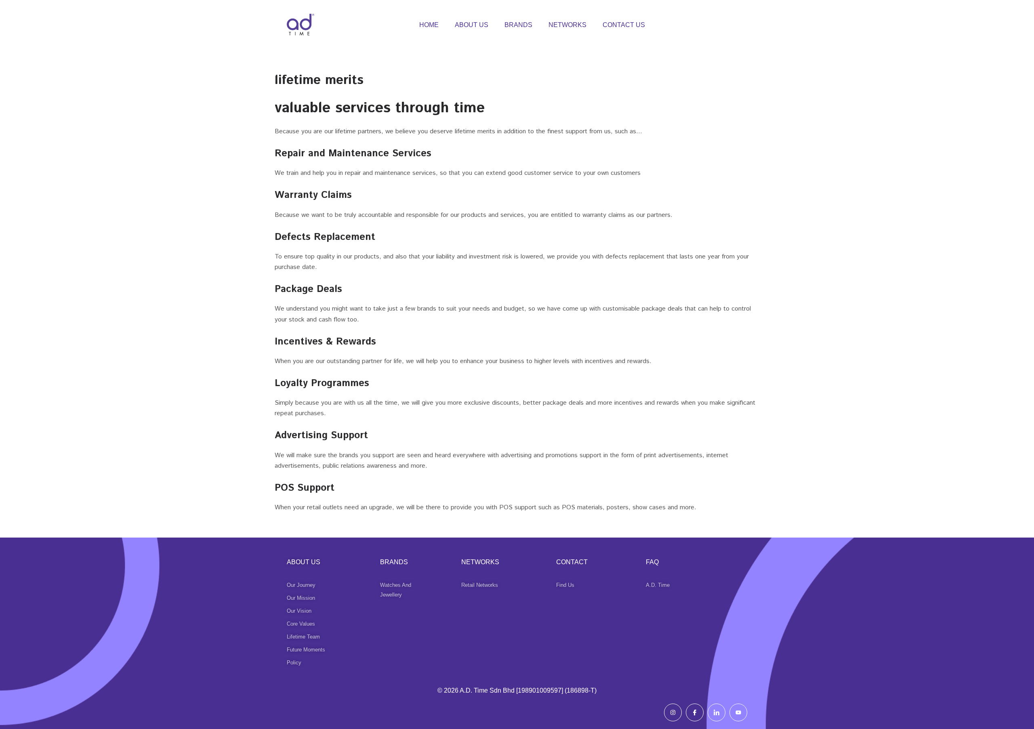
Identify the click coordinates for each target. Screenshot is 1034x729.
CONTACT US (624, 24)
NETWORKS (567, 24)
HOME (429, 24)
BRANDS (518, 24)
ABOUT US (471, 24)
